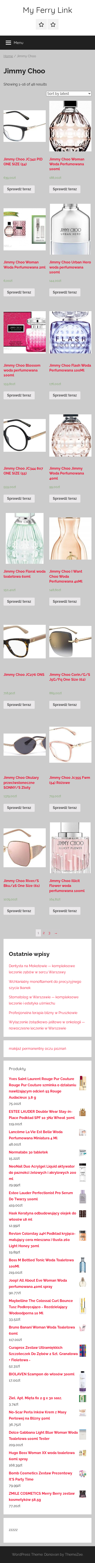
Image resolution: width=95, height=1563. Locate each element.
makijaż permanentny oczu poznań (37, 1048)
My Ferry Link (47, 10)
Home (8, 56)
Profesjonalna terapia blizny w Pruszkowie (43, 1013)
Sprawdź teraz (19, 189)
